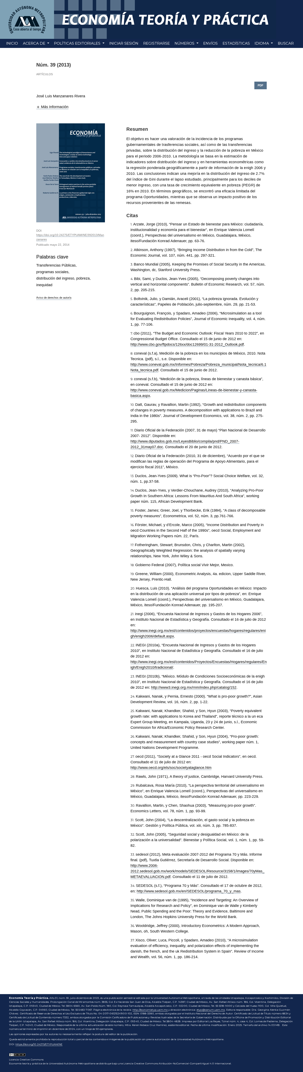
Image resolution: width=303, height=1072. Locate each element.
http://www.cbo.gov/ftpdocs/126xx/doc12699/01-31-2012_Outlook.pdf (187, 344)
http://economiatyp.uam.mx (150, 1009)
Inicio (12, 43)
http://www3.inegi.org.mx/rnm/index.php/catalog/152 (193, 687)
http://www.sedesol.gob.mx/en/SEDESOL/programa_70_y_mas (189, 891)
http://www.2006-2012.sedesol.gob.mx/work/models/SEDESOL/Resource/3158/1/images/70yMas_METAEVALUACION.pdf (197, 871)
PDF (260, 85)
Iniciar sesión (123, 43)
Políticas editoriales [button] (77, 43)
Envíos (210, 43)
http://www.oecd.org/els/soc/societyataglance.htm (170, 768)
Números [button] (185, 43)
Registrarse (156, 43)
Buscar (286, 43)
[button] (52, 107)
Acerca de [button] (34, 43)
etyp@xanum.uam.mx (211, 1009)
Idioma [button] (262, 43)
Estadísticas (236, 43)
